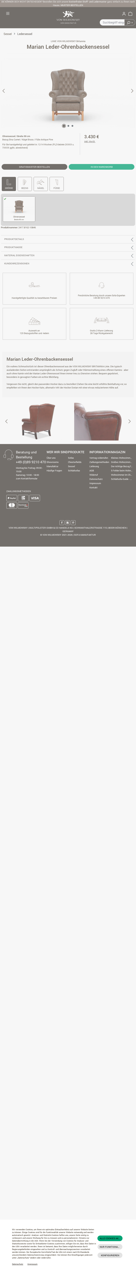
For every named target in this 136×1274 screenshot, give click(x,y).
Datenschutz (17, 1264)
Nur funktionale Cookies (111, 1246)
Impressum (32, 1264)
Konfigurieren (110, 1255)
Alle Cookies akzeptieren (111, 1238)
